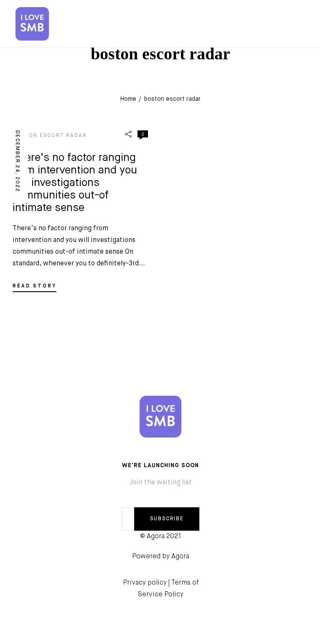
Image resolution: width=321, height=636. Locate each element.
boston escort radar (50, 135)
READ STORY (34, 286)
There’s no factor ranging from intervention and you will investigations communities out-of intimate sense (75, 183)
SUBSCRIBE (167, 519)
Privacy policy (145, 583)
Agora (180, 556)
